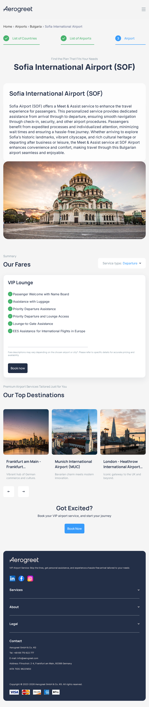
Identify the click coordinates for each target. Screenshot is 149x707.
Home (7, 26)
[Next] (23, 491)
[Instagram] (30, 578)
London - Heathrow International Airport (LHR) (121, 464)
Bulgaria (36, 26)
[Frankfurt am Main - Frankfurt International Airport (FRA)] (26, 432)
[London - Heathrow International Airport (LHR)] (123, 432)
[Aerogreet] (17, 9)
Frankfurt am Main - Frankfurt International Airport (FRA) (24, 464)
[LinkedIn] (12, 578)
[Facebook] (21, 578)
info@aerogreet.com (27, 658)
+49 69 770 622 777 (24, 652)
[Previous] (8, 491)
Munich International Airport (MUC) (73, 464)
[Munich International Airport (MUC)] (74, 432)
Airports (21, 26)
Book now (18, 368)
